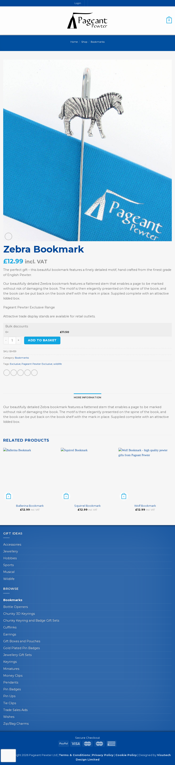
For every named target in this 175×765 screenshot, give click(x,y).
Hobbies (10, 558)
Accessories (12, 544)
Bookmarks (98, 41)
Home (74, 41)
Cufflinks (9, 627)
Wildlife (9, 579)
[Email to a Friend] (27, 372)
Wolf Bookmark (145, 505)
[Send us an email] (95, 3)
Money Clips (12, 675)
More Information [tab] (87, 397)
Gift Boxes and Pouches (21, 641)
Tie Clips (9, 703)
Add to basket (42, 340)
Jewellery (10, 551)
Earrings (9, 634)
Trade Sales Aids (15, 710)
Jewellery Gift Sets (17, 655)
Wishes (8, 717)
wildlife (57, 363)
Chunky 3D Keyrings (19, 614)
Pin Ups (9, 696)
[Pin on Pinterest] (34, 372)
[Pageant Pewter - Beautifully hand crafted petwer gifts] (87, 20)
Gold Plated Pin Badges (21, 648)
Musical (9, 572)
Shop (84, 41)
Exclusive (15, 363)
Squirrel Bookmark (87, 505)
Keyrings (10, 662)
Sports (8, 565)
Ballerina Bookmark (30, 505)
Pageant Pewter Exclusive (37, 363)
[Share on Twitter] (20, 372)
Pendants (10, 682)
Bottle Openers (15, 607)
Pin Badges (12, 689)
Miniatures (11, 669)
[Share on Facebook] (13, 372)
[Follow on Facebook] (91, 3)
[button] (5, 20)
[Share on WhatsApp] (6, 372)
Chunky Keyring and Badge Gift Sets (31, 620)
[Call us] (99, 3)
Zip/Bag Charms (16, 724)
